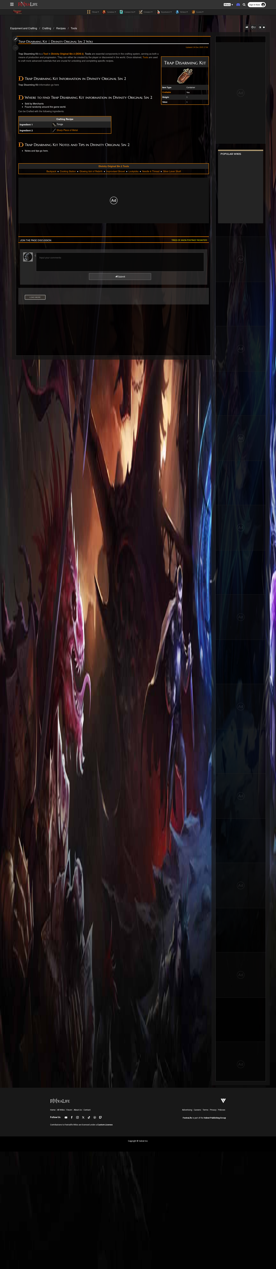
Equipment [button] (165, 12)
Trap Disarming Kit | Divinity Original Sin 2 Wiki (55, 41)
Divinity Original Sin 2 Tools (114, 166)
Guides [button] (199, 12)
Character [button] (129, 12)
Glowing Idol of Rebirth (91, 171)
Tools (74, 28)
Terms (205, 1110)
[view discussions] (247, 27)
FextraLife (187, 1118)
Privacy (213, 1110)
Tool (45, 53)
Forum (69, 1110)
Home (52, 1110)
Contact (87, 1110)
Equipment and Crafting (23, 28)
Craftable (166, 92)
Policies (221, 1110)
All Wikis (61, 1110)
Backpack (51, 171)
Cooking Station (68, 171)
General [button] (110, 12)
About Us (78, 1110)
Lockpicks (133, 171)
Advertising (187, 1110)
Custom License (105, 1125)
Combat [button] (147, 12)
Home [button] (94, 12)
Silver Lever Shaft (172, 171)
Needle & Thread (150, 171)
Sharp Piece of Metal (67, 130)
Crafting (46, 28)
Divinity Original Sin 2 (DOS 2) (67, 53)
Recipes (61, 28)
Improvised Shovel (115, 171)
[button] (228, 5)
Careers (197, 1110)
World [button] (183, 12)
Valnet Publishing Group (215, 1118)
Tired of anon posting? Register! (189, 240)
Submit (121, 276)
